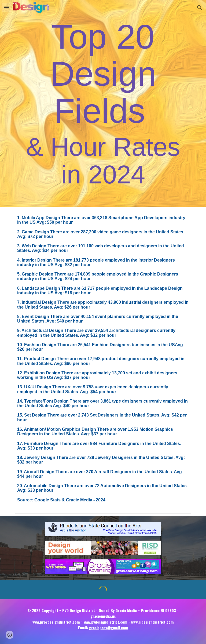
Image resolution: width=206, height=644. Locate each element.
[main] (103, 103)
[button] (6, 7)
